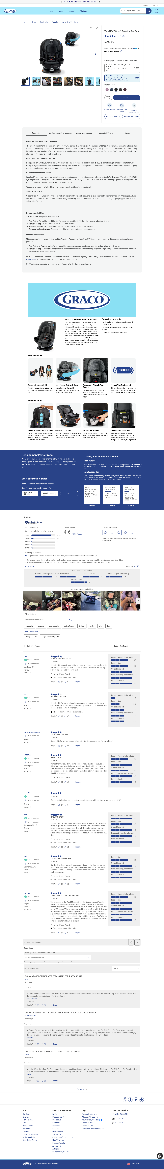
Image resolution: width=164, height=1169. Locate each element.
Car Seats (44, 22)
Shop (51, 11)
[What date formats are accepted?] (49, 488)
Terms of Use (87, 1123)
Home (25, 22)
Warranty (56, 1126)
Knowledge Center (30, 1140)
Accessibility (57, 1146)
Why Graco (83, 11)
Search (69, 493)
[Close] (162, 2)
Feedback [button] (56, 1123)
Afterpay (55, 1149)
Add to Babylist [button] (114, 116)
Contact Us (56, 1120)
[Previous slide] (25, 54)
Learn (61, 11)
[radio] (106, 90)
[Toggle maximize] (97, 28)
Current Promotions (30, 1134)
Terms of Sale (87, 1126)
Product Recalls (58, 1143)
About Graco (28, 1126)
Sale (24, 1123)
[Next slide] (95, 54)
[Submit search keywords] (149, 11)
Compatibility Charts (60, 1152)
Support (71, 11)
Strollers (26, 1117)
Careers (26, 1131)
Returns (55, 1128)
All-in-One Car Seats (70, 22)
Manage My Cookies (90, 1117)
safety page (30, 259)
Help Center (118, 1123)
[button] (41, 2)
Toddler (55, 22)
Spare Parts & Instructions (62, 1137)
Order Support (57, 1131)
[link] (125, 1099)
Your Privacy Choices (90, 1120)
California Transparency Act (93, 1128)
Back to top (81, 1089)
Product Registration (60, 1117)
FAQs (54, 1114)
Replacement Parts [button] (131, 116)
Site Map (26, 1128)
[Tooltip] (121, 51)
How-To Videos (58, 1140)
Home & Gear (28, 1120)
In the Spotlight (29, 1137)
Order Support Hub (122, 1114)
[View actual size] (91, 28)
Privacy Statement (89, 1114)
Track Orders (57, 1134)
